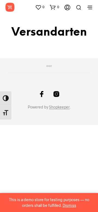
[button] (39, 7)
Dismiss (69, 205)
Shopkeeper (59, 107)
